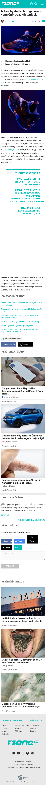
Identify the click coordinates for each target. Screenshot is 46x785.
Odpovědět (5, 515)
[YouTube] (23, 754)
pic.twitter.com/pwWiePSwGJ (27, 201)
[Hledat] (35, 4)
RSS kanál (18, 731)
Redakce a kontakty (22, 725)
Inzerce (18, 728)
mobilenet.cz (34, 725)
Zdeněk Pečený (7, 626)
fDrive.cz (33, 728)
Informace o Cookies (23, 762)
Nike (7, 339)
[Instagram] (27, 754)
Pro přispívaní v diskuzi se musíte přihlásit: (15, 532)
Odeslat (10, 566)
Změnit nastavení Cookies (23, 765)
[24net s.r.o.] (23, 779)
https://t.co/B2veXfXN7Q (26, 193)
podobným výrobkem (11, 150)
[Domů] (10, 4)
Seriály (4, 731)
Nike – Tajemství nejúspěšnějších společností (19, 326)
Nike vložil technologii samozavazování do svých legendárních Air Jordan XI (20, 330)
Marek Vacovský (7, 401)
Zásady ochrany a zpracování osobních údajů (23, 767)
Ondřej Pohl (6, 711)
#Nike (37, 198)
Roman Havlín (7, 446)
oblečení (12, 339)
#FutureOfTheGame (22, 198)
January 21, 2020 (30, 213)
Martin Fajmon (7, 490)
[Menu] (42, 4)
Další (18, 547)
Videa (4, 728)
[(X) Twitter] (18, 754)
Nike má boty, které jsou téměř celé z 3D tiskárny (20, 322)
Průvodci (5, 734)
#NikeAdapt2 (33, 196)
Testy (4, 725)
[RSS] (32, 754)
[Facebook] (13, 754)
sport (19, 339)
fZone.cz (33, 731)
